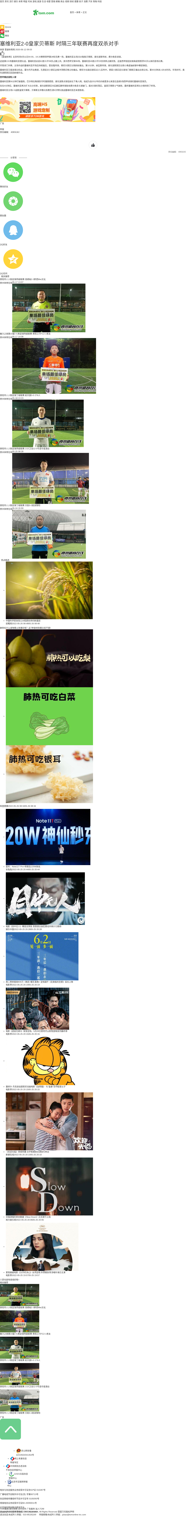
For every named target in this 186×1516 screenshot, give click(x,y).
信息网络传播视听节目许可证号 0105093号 (19, 1498)
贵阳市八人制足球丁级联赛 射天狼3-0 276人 (20, 395)
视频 (67, 1)
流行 (11, 1)
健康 (76, 1)
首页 (2, 1)
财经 (72, 1)
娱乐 (16, 1)
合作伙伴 (22, 1509)
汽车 (90, 1)
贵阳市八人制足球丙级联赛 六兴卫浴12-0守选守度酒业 (25, 448)
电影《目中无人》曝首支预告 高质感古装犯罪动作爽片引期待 (33, 926)
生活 (44, 1)
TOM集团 (4, 1509)
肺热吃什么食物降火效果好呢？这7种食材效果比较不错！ (26, 628)
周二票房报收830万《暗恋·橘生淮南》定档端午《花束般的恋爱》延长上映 (39, 982)
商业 (62, 1)
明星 (25, 1)
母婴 (48, 1)
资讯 (7, 1)
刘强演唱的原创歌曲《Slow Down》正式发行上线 (28, 1217)
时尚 (30, 1)
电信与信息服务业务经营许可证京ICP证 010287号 (22, 1490)
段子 (81, 1)
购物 (95, 1)
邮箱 (58, 1)
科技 (100, 1)
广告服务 (31, 1509)
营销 (53, 1)
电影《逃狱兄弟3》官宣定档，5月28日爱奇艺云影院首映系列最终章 (36, 1031)
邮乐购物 (13, 1509)
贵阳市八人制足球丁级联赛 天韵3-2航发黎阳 (20, 505)
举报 (2, 129)
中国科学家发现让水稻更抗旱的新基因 (23, 620)
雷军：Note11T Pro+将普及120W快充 (23, 866)
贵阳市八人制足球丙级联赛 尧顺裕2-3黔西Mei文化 (23, 279)
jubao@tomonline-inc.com (74, 1514)
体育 (21, 1)
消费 (86, 1)
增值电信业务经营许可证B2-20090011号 (18, 1503)
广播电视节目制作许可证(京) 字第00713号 (19, 1494)
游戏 (35, 1)
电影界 (9, 985)
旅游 (39, 1)
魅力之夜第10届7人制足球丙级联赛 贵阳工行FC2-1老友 (25, 334)
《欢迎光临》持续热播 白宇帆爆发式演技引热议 (27, 1152)
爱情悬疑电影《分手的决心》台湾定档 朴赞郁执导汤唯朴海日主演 (35, 1272)
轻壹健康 (4, 806)
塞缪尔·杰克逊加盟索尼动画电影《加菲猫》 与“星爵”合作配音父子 (36, 1086)
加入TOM (39, 1509)
